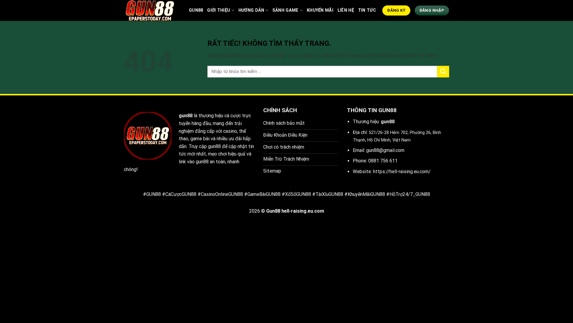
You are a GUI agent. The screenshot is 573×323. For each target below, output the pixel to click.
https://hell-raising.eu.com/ (402, 171)
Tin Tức (367, 10)
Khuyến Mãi (320, 10)
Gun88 (196, 10)
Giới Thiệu (218, 10)
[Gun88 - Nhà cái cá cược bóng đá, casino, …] (152, 10)
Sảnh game (285, 10)
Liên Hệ (346, 10)
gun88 (185, 115)
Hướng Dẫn (251, 10)
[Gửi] (443, 71)
